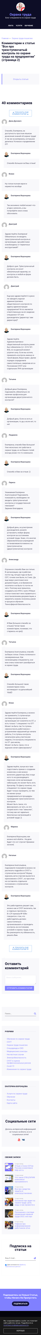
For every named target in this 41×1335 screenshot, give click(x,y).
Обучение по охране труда (18, 1039)
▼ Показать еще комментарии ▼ (20, 948)
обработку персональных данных (15, 1265)
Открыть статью (20, 79)
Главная (5, 38)
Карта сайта (12, 1103)
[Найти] (35, 1014)
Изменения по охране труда (19, 1069)
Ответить (35, 150)
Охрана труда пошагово (22, 38)
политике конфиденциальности (16, 1325)
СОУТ (9, 1042)
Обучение (29, 26)
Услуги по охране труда (17, 1094)
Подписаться (20, 1304)
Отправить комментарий (19, 988)
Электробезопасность (16, 1058)
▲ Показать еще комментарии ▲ (20, 113)
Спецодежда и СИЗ (15, 1048)
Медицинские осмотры (17, 1051)
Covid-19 (10, 1066)
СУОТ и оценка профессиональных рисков (19, 1062)
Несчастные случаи (15, 1054)
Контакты (11, 1100)
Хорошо (21, 1331)
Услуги (19, 26)
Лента (10, 26)
